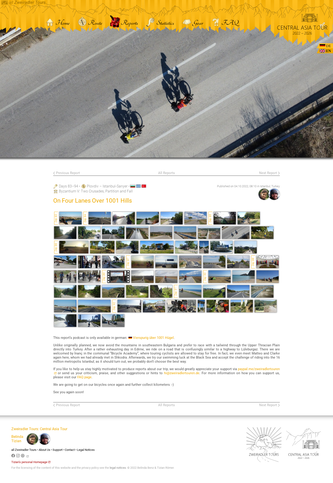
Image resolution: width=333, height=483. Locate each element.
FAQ (229, 23)
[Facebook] (13, 456)
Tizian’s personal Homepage (29, 462)
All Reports (166, 173)
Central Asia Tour (53, 429)
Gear (198, 23)
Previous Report (68, 173)
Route (95, 23)
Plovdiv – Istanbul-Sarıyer (107, 186)
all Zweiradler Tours (23, 449)
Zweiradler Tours (24, 429)
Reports (129, 23)
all (27, 2)
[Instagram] (18, 456)
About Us (44, 449)
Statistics (165, 23)
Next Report (268, 173)
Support (58, 449)
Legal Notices (86, 449)
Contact (70, 449)
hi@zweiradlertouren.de (181, 373)
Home (63, 23)
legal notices (118, 467)
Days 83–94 (68, 186)
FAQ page (84, 377)
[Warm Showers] (23, 456)
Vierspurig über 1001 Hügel (153, 338)
